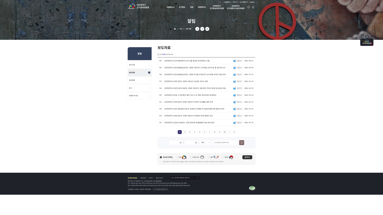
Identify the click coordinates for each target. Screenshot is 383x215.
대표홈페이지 (227, 2)
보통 (211, 157)
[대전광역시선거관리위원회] (145, 6)
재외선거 (235, 2)
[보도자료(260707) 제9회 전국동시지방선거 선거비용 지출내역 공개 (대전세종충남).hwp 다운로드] (234, 74)
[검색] (241, 142)
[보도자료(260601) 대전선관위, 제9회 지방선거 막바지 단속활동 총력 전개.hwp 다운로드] (234, 102)
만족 (180, 157)
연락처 (151, 178)
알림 (191, 7)
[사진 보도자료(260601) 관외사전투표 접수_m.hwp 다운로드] (234, 122)
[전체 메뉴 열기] (253, 7)
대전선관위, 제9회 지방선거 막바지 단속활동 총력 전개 (189, 102)
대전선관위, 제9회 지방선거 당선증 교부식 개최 (186, 81)
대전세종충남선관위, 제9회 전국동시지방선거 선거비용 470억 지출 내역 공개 (196, 74)
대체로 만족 (195, 157)
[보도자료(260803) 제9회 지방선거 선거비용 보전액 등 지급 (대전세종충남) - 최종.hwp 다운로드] (234, 67)
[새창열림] (252, 188)
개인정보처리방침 (132, 178)
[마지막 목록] (234, 132)
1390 (146, 189)
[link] (179, 132)
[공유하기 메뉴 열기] (202, 29)
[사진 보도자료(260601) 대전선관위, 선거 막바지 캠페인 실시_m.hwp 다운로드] (234, 115)
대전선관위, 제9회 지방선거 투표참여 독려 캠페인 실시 (189, 116)
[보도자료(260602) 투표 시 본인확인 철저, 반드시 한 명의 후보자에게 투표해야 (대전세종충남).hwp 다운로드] (234, 95)
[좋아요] (197, 29)
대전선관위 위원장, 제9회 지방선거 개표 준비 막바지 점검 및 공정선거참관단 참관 (196, 88)
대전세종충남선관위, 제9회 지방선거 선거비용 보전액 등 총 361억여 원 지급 (196, 68)
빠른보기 (239, 61)
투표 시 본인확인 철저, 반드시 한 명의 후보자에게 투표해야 (190, 95)
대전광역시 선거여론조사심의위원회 (235, 7)
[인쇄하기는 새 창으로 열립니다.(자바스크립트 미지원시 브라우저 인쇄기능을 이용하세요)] (207, 29)
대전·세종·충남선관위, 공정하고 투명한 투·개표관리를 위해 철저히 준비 (194, 109)
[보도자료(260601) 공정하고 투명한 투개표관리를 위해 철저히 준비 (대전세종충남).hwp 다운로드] (234, 109)
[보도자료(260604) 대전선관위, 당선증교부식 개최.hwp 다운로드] (234, 81)
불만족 (227, 157)
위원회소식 (171, 7)
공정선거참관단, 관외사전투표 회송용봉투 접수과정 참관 (189, 123)
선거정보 (182, 7)
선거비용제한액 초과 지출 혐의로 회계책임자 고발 (187, 61)
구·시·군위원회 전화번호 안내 (160, 189)
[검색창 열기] (249, 7)
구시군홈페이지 (244, 2)
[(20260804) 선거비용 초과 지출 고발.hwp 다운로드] (234, 61)
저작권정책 (143, 178)
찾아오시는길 (159, 178)
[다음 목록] (229, 132)
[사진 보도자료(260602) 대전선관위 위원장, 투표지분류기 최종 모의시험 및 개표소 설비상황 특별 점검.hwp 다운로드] (234, 88)
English (252, 2)
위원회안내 (202, 7)
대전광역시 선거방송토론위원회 (217, 7)
